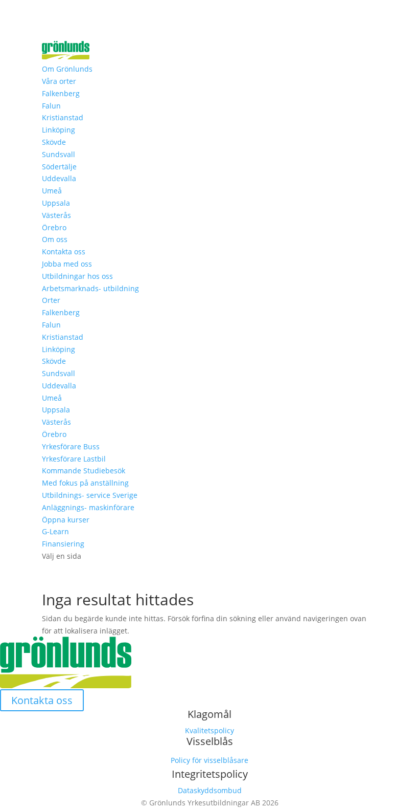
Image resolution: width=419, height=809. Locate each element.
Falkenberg (61, 93)
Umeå (52, 190)
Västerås (56, 215)
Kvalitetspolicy (209, 730)
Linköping (58, 130)
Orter (51, 300)
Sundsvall (58, 154)
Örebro (54, 227)
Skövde (54, 142)
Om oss (54, 239)
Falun (51, 106)
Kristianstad (62, 117)
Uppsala (56, 203)
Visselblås (210, 741)
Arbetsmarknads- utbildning (90, 288)
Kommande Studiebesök (83, 470)
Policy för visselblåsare (209, 760)
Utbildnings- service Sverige (89, 495)
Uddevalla (59, 178)
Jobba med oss (67, 264)
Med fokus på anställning (85, 483)
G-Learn (55, 531)
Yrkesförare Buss (71, 446)
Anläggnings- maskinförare (88, 507)
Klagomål (209, 714)
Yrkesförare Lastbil (74, 459)
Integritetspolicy (210, 774)
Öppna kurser (65, 519)
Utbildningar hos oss (77, 276)
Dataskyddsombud (210, 790)
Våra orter (59, 81)
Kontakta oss (63, 251)
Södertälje (59, 166)
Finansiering (63, 544)
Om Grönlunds (67, 69)
